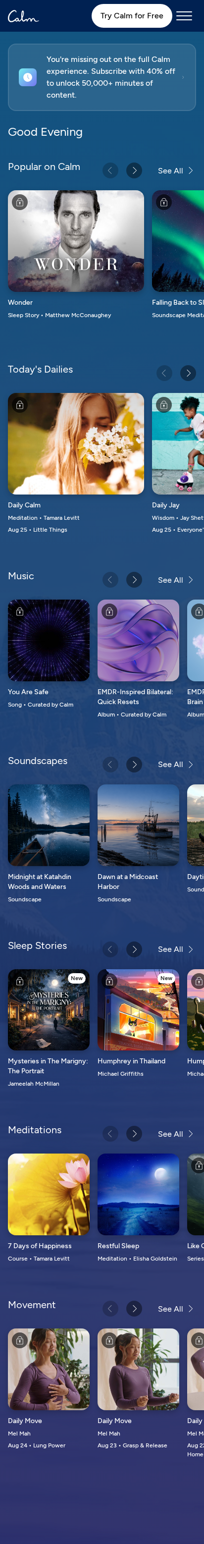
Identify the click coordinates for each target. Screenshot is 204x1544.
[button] (102, 77)
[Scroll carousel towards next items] (134, 170)
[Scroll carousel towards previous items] (110, 170)
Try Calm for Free (132, 15)
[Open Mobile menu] (184, 16)
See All (170, 170)
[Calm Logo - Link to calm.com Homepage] (23, 16)
